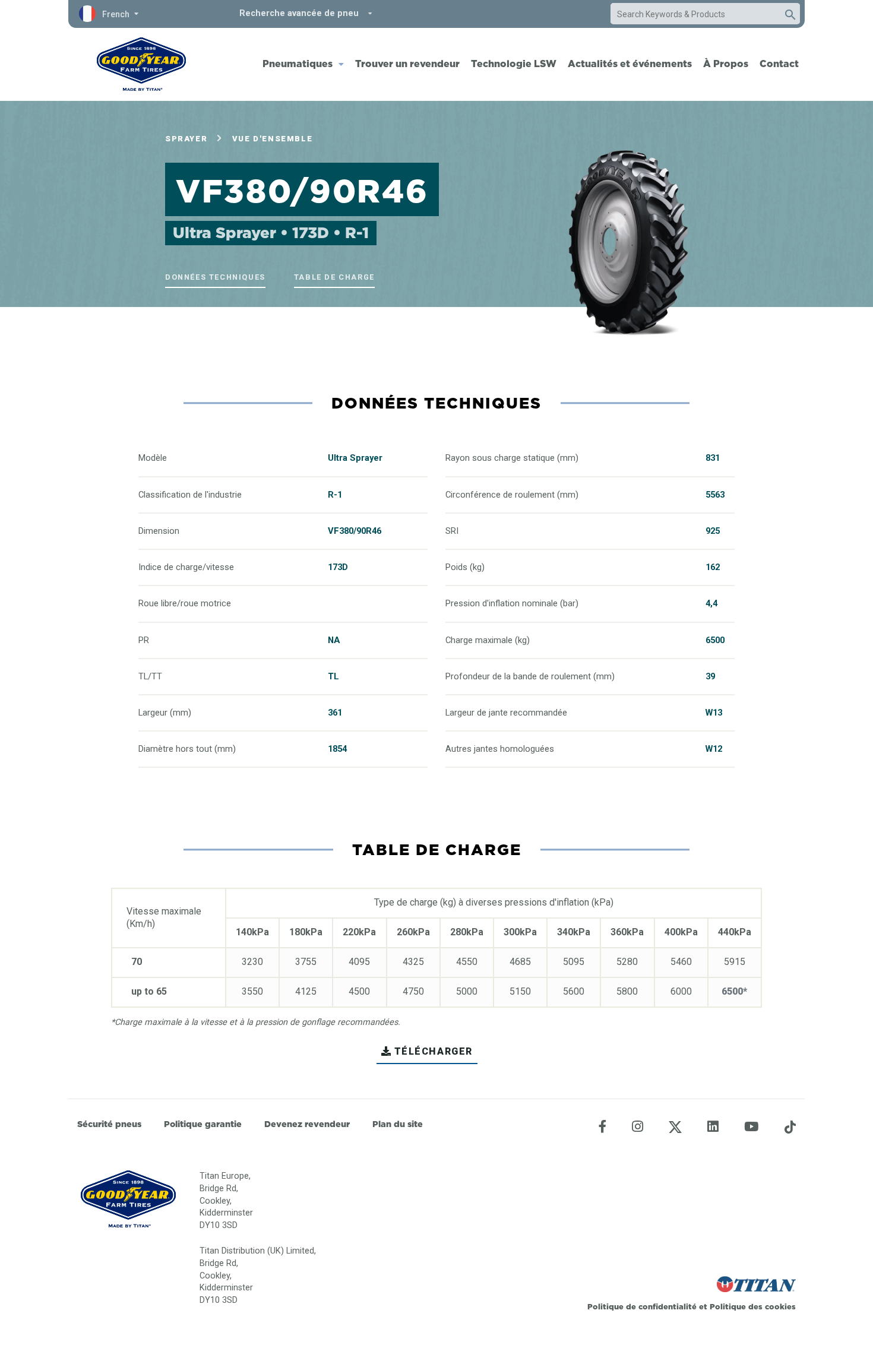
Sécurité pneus (109, 1124)
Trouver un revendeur (407, 63)
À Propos (725, 63)
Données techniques (215, 277)
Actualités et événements (630, 63)
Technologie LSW (513, 63)
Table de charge (334, 277)
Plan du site (397, 1124)
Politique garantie (203, 1124)
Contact (779, 63)
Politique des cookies (753, 1306)
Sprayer (186, 138)
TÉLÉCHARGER (433, 1051)
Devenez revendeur (307, 1124)
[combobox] (694, 14)
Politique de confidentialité (643, 1306)
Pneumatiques (297, 63)
